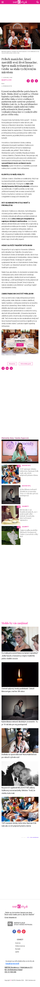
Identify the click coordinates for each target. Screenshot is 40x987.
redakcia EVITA (7, 86)
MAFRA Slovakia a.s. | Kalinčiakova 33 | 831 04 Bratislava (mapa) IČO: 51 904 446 (19, 969)
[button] (37, 2)
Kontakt (17, 949)
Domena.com (31, 980)
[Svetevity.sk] (20, 2)
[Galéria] (20, 36)
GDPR (17, 952)
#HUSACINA (12, 363)
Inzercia (17, 943)
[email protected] (12, 963)
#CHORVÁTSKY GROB (26, 363)
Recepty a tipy (7, 80)
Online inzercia (20, 946)
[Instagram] (19, 931)
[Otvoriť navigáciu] (3, 2)
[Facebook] (28, 80)
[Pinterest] (24, 931)
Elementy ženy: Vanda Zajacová (15, 438)
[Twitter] (36, 80)
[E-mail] (32, 80)
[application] (20, 451)
